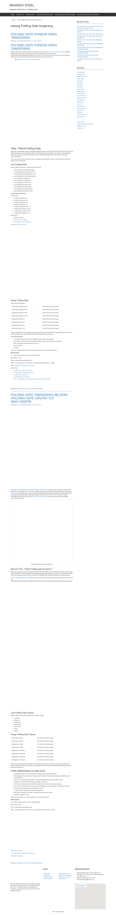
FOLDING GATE (30, 14)
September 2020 (81, 76)
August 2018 (80, 110)
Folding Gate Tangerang (20, 375)
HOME (12, 14)
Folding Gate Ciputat (16, 851)
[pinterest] (25, 900)
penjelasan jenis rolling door (18, 224)
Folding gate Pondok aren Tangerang (24, 365)
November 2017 (81, 116)
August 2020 (80, 78)
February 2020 (81, 91)
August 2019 (80, 102)
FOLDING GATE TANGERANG (34, 388)
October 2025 (80, 72)
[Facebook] (25, 895)
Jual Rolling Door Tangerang (22, 377)
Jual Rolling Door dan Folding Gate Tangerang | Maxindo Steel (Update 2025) (90, 27)
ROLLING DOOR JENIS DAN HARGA (65, 14)
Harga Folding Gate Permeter (85, 124)
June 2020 (80, 83)
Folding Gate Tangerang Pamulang (23, 372)
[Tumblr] (25, 902)
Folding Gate (80, 122)
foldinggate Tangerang (17, 856)
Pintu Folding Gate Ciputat (39, 496)
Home (13, 20)
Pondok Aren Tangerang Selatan (56, 52)
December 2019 (81, 95)
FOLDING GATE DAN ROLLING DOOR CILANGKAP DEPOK (87, 52)
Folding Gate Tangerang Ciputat (23, 370)
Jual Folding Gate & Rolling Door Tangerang (23, 853)
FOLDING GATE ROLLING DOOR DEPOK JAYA (90, 34)
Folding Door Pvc (81, 126)
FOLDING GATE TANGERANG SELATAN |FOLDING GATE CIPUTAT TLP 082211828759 (39, 397)
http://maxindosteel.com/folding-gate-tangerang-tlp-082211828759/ (32, 379)
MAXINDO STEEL (22, 5)
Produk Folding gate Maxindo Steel (20, 577)
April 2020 (80, 87)
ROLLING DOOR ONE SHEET (45, 14)
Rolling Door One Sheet (20, 220)
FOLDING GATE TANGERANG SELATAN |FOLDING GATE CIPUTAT (29, 489)
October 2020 (80, 74)
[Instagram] (25, 897)
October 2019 (80, 100)
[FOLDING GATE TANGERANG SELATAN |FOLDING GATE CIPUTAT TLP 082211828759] (42, 448)
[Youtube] (25, 898)
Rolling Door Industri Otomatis (22, 222)
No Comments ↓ (37, 41)
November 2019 (81, 97)
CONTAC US (19, 14)
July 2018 (79, 112)
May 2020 (79, 85)
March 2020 (80, 89)
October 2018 (80, 106)
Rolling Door (80, 128)
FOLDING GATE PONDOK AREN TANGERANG (34, 36)
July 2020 (79, 81)
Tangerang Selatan (30, 491)
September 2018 (81, 108)
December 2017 (81, 114)
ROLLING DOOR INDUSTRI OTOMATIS (88, 14)
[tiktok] (25, 904)
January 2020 (80, 93)
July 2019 (79, 104)
